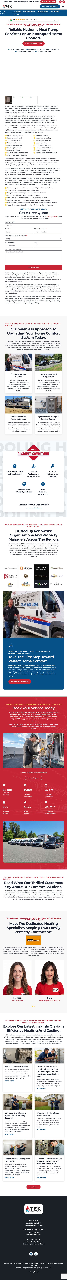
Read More (9, 1081)
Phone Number (40, 229)
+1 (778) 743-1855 (52, 216)
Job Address (9, 242)
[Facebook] (60, 1)
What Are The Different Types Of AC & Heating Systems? (15, 1115)
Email (7, 229)
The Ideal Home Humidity (16, 1067)
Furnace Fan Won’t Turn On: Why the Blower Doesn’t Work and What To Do (49, 1161)
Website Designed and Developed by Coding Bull (33, 1268)
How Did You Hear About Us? (15, 236)
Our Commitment (29, 11)
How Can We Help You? (13, 249)
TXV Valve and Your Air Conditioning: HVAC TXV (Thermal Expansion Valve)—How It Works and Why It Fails (49, 1072)
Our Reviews (55, 11)
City (35, 242)
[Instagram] (63, 1)
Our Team (17, 14)
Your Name (9, 222)
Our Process (17, 11)
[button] (32, 1006)
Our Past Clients (43, 11)
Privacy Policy (34, 1272)
